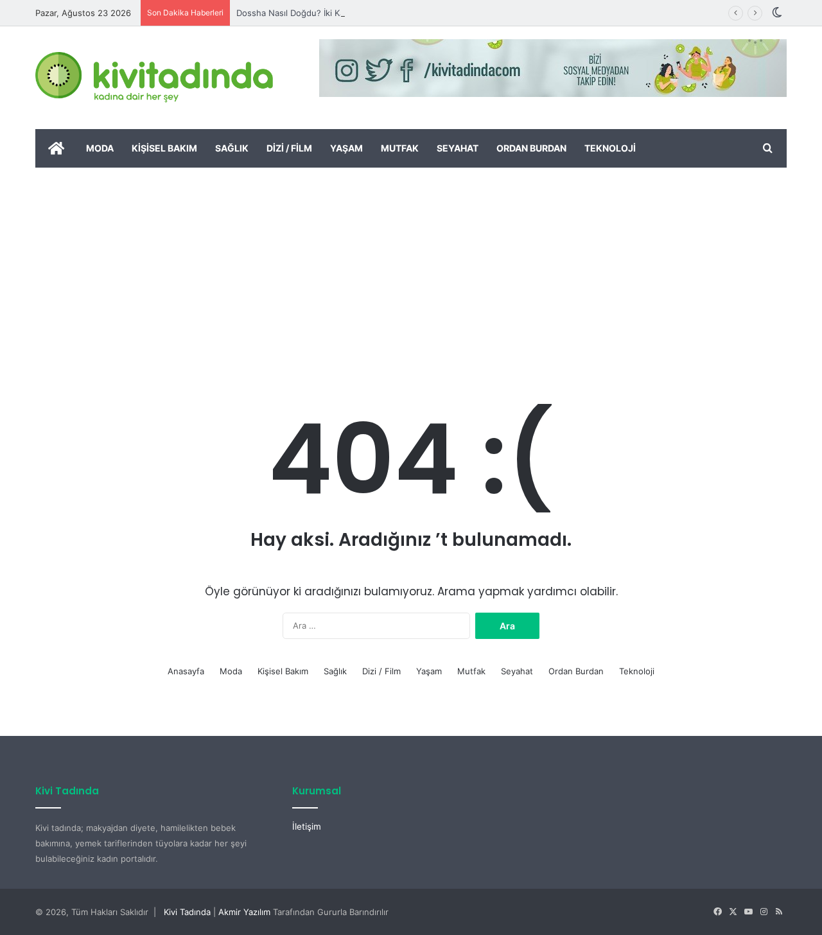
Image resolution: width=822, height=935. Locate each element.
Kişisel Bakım (164, 148)
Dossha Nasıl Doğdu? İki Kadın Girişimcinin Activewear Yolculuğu (365, 13)
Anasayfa (186, 671)
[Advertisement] (411, 264)
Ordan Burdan (531, 148)
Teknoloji (610, 148)
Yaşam (346, 148)
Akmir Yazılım (244, 912)
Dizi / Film (289, 148)
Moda (100, 148)
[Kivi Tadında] (154, 77)
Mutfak (400, 148)
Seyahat (457, 148)
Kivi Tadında (187, 912)
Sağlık (232, 148)
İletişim (306, 826)
